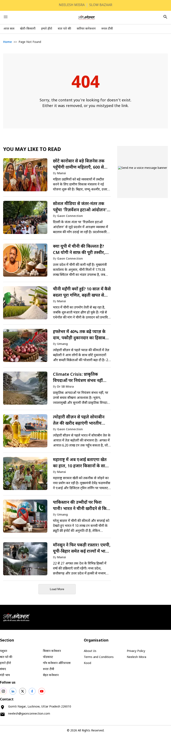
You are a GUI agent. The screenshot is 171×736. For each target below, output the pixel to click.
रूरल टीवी (107, 29)
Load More (57, 589)
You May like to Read (32, 149)
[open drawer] (5, 16)
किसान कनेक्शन (52, 651)
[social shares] (3, 691)
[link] (57, 177)
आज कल (8, 29)
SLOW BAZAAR (100, 5)
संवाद (3, 669)
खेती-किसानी (27, 29)
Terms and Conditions (99, 657)
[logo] (86, 17)
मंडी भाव (5, 675)
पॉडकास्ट (48, 657)
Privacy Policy (136, 651)
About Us (90, 651)
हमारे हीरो (46, 29)
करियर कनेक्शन (86, 29)
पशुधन (3, 651)
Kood (87, 663)
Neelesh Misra (136, 657)
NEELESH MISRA (72, 5)
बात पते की (64, 29)
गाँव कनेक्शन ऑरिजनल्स (56, 663)
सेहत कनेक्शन (51, 675)
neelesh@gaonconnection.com (29, 714)
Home (7, 42)
